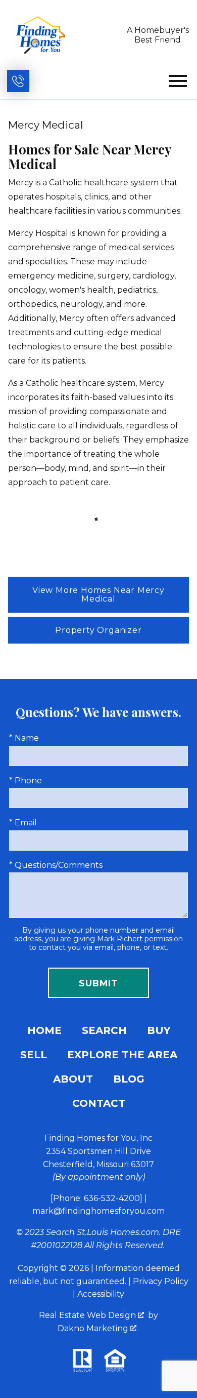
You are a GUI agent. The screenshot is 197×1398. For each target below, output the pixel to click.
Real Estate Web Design (88, 1315)
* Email (23, 822)
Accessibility (100, 1294)
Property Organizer (98, 630)
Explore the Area (122, 1055)
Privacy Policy (160, 1281)
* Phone (25, 780)
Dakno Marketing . (98, 1328)
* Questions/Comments (56, 865)
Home (44, 1030)
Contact (98, 1103)
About (73, 1079)
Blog (128, 1079)
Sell (33, 1055)
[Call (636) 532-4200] (18, 81)
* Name (24, 738)
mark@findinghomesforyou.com (98, 1211)
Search (104, 1030)
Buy (158, 1030)
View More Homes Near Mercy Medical (98, 594)
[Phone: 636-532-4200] (96, 1198)
